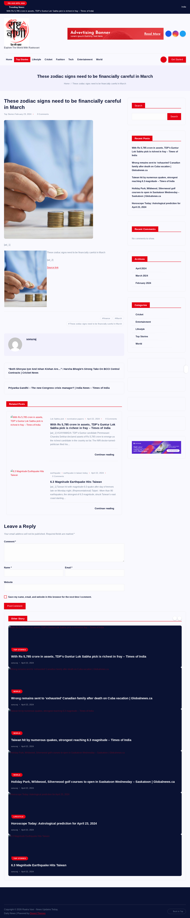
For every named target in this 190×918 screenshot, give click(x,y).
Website (8, 582)
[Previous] (175, 618)
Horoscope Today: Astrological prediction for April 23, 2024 (54, 823)
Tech (71, 59)
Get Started (177, 59)
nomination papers (75, 419)
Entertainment (84, 59)
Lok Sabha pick (57, 419)
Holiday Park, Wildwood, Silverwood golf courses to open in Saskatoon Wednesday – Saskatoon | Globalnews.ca (155, 192)
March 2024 (142, 276)
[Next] (179, 618)
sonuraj (31, 339)
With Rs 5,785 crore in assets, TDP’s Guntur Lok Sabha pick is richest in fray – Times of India (155, 152)
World (99, 59)
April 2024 (141, 268)
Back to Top (178, 911)
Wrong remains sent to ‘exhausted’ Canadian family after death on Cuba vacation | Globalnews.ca (156, 166)
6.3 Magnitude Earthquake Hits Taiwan (38, 865)
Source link (52, 267)
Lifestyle (36, 59)
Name (8, 567)
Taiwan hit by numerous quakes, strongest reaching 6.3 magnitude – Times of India (71, 740)
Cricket (48, 59)
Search (138, 105)
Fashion (60, 59)
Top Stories (22, 59)
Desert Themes (37, 913)
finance (106, 318)
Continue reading (105, 454)
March (119, 318)
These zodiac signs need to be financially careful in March (99, 83)
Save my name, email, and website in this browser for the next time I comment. (50, 597)
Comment (10, 541)
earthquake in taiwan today (75, 473)
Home (9, 59)
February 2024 (143, 283)
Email (68, 567)
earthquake (55, 473)
